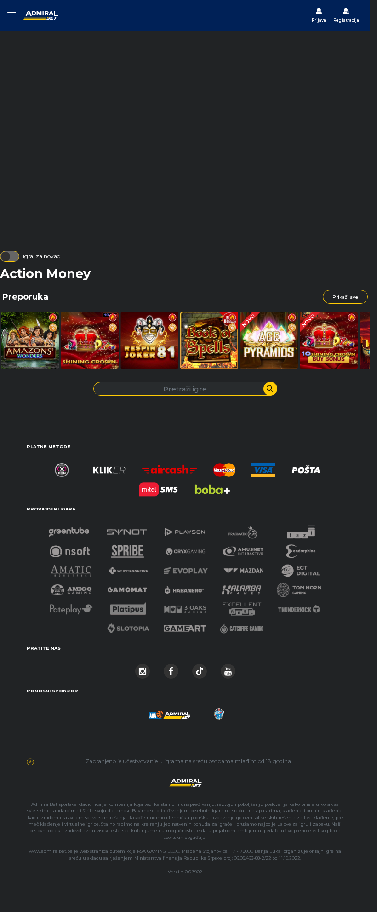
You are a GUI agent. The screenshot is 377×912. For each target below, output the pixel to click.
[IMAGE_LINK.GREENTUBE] (69, 529)
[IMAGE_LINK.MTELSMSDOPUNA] (158, 487)
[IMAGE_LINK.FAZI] (301, 529)
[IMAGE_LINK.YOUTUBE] (228, 669)
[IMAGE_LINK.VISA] (263, 467)
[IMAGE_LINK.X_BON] (62, 467)
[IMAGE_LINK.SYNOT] (127, 529)
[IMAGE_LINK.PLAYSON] (185, 529)
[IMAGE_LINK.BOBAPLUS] (212, 487)
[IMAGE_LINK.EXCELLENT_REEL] (241, 607)
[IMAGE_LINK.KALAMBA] (241, 587)
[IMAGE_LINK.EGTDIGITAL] (300, 568)
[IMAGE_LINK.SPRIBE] (127, 549)
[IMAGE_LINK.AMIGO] (70, 587)
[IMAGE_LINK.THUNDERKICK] (298, 607)
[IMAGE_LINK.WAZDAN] (243, 568)
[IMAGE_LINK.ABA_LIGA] (169, 712)
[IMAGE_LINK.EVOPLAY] (186, 568)
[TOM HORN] (299, 587)
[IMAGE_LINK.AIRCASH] (170, 467)
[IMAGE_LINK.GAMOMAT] (127, 587)
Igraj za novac (41, 256)
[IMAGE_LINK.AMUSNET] (243, 549)
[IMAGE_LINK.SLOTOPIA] (128, 626)
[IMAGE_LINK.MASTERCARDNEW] (224, 467)
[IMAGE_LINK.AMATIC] (70, 568)
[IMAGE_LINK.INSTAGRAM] (142, 669)
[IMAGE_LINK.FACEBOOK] (171, 669)
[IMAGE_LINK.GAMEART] (185, 626)
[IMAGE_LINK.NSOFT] (69, 549)
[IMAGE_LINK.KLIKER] (109, 467)
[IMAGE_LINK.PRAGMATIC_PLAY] (243, 529)
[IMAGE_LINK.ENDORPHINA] (300, 549)
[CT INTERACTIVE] (128, 568)
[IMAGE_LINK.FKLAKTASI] (218, 712)
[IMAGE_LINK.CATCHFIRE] (241, 626)
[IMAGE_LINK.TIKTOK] (199, 669)
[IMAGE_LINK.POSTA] (306, 467)
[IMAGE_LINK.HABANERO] (184, 587)
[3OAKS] (185, 607)
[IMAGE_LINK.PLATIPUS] (128, 607)
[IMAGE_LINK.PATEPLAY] (71, 607)
